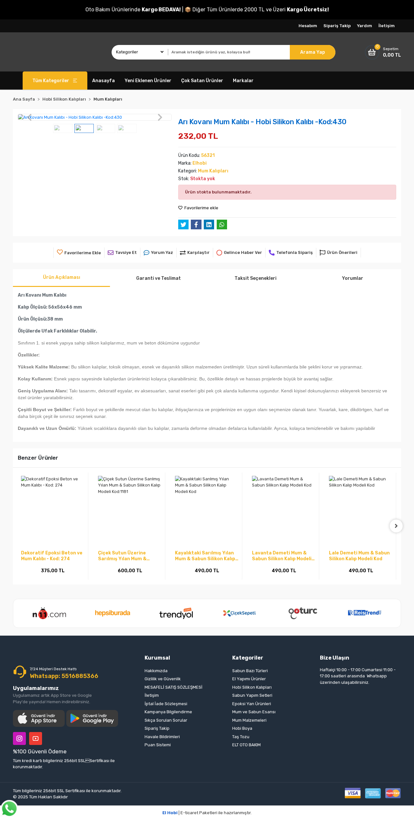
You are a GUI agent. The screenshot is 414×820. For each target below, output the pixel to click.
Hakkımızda (156, 670)
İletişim (386, 25)
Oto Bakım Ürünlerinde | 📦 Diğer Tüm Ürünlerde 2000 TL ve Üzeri (207, 9)
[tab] (61, 278)
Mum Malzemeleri (249, 720)
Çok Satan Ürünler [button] (202, 80)
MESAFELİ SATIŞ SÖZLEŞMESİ (173, 687)
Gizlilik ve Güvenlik (163, 678)
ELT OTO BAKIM (246, 744)
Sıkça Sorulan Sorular (166, 720)
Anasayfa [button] (103, 80)
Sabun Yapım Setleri (252, 695)
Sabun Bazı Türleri (250, 670)
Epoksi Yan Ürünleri (251, 703)
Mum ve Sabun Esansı (254, 711)
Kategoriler (247, 658)
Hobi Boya (242, 728)
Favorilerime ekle (200, 207)
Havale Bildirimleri (162, 736)
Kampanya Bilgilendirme (168, 711)
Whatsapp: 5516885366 (64, 676)
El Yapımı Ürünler (249, 678)
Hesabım (308, 25)
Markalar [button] (243, 80)
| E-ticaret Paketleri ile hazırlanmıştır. (207, 812)
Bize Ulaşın (334, 658)
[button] (29, 117)
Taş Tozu (240, 736)
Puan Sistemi (158, 744)
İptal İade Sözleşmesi (166, 703)
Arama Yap (312, 52)
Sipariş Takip (337, 25)
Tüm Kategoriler (50, 80)
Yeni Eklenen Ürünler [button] (148, 80)
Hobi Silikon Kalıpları (252, 687)
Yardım (364, 25)
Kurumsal (157, 658)
